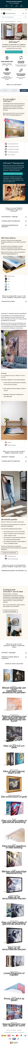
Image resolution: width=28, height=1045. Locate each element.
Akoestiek (14, 90)
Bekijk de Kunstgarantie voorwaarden (13, 173)
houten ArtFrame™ (16, 115)
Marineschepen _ (11, 13)
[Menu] (2, 13)
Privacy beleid (21, 1032)
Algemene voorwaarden (11, 1030)
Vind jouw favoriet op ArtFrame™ (14, 52)
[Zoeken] (25, 17)
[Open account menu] (23, 13)
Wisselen (5, 90)
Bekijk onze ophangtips (10, 611)
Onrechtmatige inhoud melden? (10, 1032)
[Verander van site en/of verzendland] (26, 9)
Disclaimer (19, 1030)
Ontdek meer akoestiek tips (9, 552)
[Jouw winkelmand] (25, 13)
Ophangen (24, 90)
